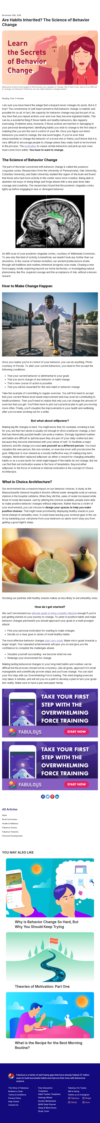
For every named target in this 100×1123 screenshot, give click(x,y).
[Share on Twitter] (48, 797)
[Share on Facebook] (43, 797)
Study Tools (43, 1111)
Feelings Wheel (45, 1097)
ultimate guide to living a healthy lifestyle (54, 613)
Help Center (13, 1101)
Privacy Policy (14, 1098)
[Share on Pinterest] (52, 797)
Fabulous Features (10, 832)
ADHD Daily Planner (47, 1104)
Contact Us (13, 1105)
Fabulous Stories (9, 827)
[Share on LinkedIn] (57, 797)
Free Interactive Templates (45, 1089)
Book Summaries (9, 819)
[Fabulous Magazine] (12, 5)
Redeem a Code (15, 1091)
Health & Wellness (10, 823)
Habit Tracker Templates (49, 1094)
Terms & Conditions (17, 1095)
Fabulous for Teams (77, 1088)
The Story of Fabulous (18, 1088)
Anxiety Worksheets (47, 1101)
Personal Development (12, 836)
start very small (54, 640)
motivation (30, 146)
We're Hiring (73, 1091)
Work (4, 815)
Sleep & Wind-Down (47, 1108)
